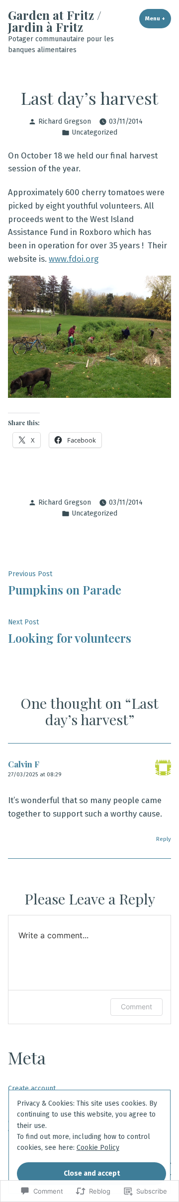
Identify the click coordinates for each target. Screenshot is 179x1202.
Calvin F (23, 763)
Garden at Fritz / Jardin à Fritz (54, 21)
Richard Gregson (64, 121)
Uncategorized (94, 132)
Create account (32, 1088)
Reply (163, 838)
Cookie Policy (98, 1147)
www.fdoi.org (73, 259)
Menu (158, 18)
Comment (136, 1006)
